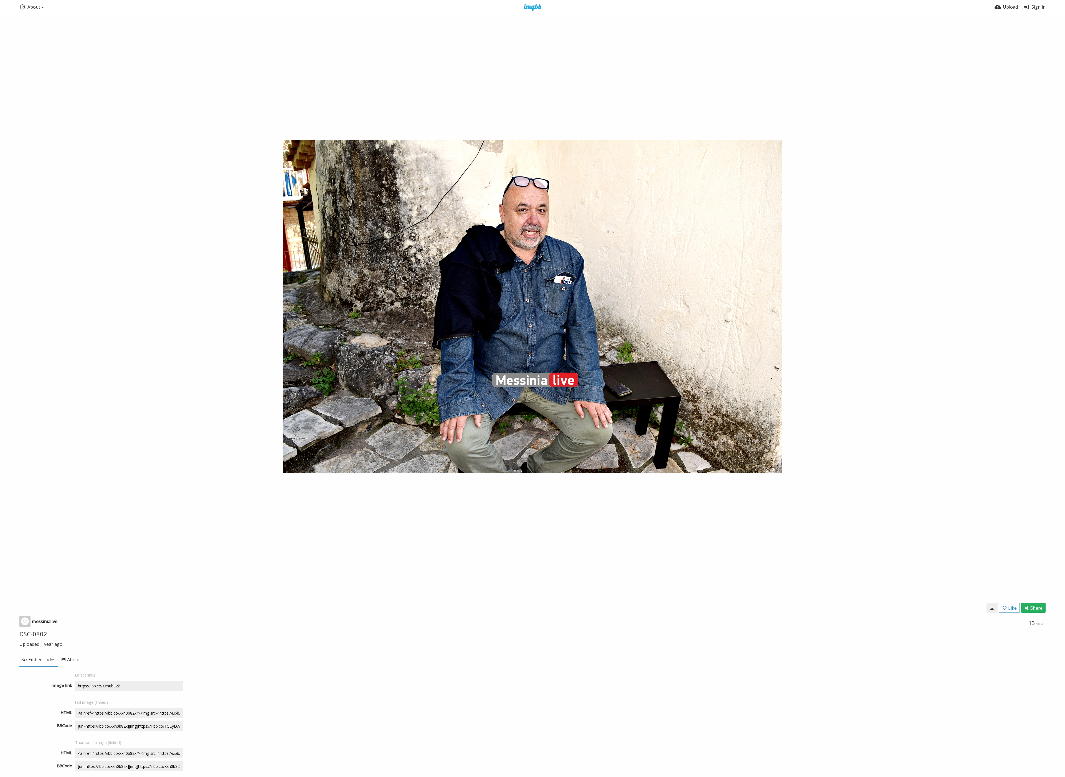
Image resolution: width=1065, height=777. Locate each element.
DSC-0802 (33, 634)
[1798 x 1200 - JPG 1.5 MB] (992, 608)
